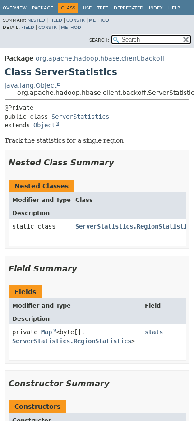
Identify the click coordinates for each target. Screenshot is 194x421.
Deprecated (128, 7)
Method (99, 20)
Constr (75, 20)
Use (87, 7)
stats (154, 332)
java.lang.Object (30, 85)
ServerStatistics (80, 116)
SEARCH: (99, 39)
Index (156, 7)
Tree (102, 7)
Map (46, 332)
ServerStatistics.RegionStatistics (71, 341)
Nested (36, 20)
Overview (15, 7)
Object (44, 125)
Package (42, 7)
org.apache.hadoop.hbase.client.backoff (100, 58)
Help (174, 7)
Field (55, 20)
